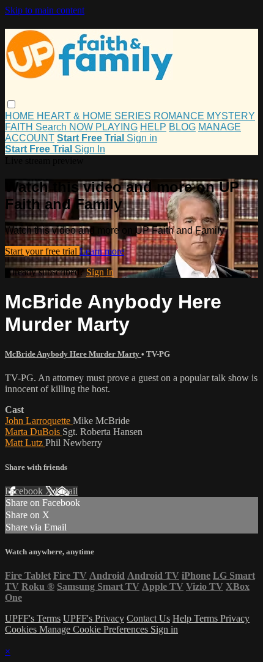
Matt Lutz (25, 442)
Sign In (90, 149)
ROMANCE (180, 116)
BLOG (182, 127)
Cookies (22, 629)
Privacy (235, 618)
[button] (11, 104)
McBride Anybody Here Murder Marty (73, 354)
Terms (207, 618)
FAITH (20, 127)
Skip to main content (44, 10)
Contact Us (148, 618)
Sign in (142, 138)
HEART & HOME (75, 116)
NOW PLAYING (103, 127)
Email (66, 491)
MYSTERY (231, 116)
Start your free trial (42, 251)
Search (52, 127)
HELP (153, 127)
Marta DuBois (33, 431)
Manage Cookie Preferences (94, 629)
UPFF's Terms (33, 618)
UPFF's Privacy (93, 618)
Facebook (25, 491)
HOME (21, 116)
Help (183, 618)
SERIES (134, 116)
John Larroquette (39, 420)
